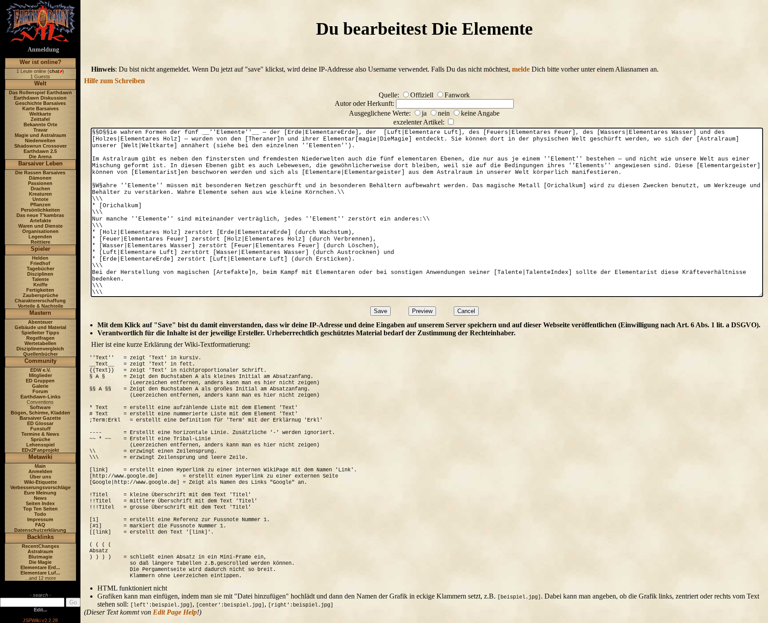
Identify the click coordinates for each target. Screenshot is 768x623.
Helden (40, 258)
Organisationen (40, 231)
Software (40, 407)
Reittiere (40, 242)
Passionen (40, 183)
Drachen (40, 188)
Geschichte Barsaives (40, 103)
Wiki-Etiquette (40, 482)
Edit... (40, 609)
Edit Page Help (175, 612)
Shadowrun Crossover (40, 146)
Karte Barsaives (40, 108)
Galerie (40, 386)
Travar (40, 130)
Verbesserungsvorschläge (40, 487)
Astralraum (40, 551)
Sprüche (40, 439)
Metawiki (40, 457)
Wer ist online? (40, 62)
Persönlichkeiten (40, 210)
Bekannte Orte (40, 124)
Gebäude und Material (40, 327)
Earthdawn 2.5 (40, 151)
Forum (40, 391)
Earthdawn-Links (40, 396)
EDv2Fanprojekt (40, 450)
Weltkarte (40, 114)
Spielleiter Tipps (40, 332)
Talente (40, 279)
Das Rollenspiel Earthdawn (40, 92)
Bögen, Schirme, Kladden (40, 412)
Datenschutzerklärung (40, 530)
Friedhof (40, 263)
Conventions (40, 402)
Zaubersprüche (40, 295)
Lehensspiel (40, 444)
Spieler (40, 248)
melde (521, 69)
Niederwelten (40, 140)
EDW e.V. (40, 370)
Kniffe (40, 284)
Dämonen (40, 178)
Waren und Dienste (40, 226)
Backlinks (40, 537)
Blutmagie (40, 556)
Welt (40, 83)
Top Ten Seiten (40, 508)
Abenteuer (40, 322)
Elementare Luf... (40, 572)
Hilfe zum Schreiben (114, 80)
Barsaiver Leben (40, 163)
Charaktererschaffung (40, 300)
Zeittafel (40, 119)
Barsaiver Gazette (40, 418)
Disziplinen (40, 274)
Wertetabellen (40, 343)
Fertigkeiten (40, 290)
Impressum (40, 519)
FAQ (40, 524)
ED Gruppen (40, 380)
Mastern (40, 312)
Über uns (40, 476)
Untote (40, 199)
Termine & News (40, 434)
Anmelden (40, 471)
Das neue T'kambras (40, 215)
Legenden (40, 236)
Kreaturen (40, 194)
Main (40, 466)
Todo (40, 514)
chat (54, 71)
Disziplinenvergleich (40, 348)
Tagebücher (40, 268)
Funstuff (40, 428)
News (40, 498)
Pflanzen (40, 204)
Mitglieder (40, 375)
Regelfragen (40, 338)
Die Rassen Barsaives (40, 172)
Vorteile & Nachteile (40, 306)
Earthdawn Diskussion (40, 97)
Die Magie (40, 562)
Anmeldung (43, 49)
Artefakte (40, 220)
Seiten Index (40, 503)
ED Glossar (40, 423)
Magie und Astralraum (40, 135)
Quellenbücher (40, 354)
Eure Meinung (40, 492)
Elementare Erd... (40, 567)
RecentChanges (40, 546)
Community (40, 361)
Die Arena (40, 156)
